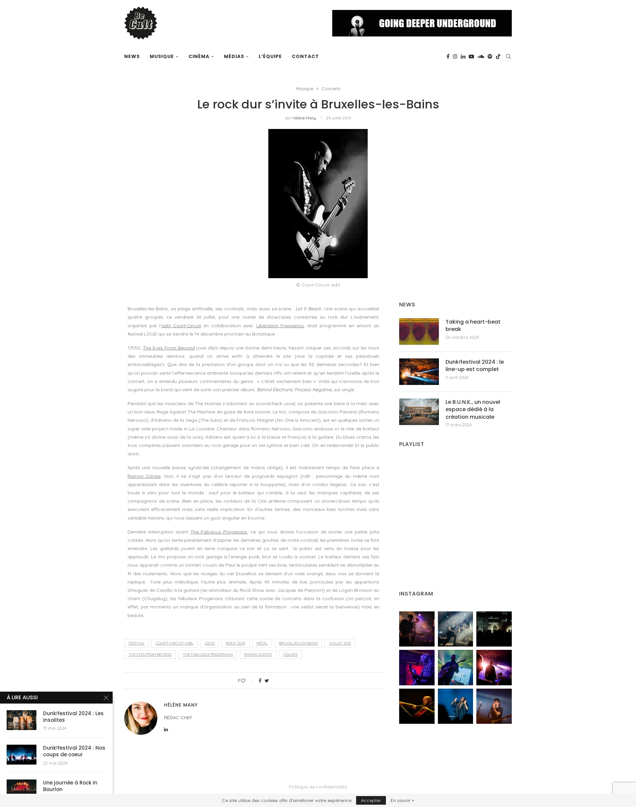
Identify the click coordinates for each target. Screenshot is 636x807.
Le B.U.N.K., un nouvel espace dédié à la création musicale (473, 410)
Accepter (371, 800)
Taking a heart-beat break (473, 325)
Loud (210, 643)
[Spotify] (490, 56)
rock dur (235, 643)
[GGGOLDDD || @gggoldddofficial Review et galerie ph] (455, 706)
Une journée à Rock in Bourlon (70, 786)
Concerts (331, 88)
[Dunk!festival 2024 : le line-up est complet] (419, 371)
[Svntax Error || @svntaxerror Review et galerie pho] (417, 667)
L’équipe (270, 56)
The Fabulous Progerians (218, 532)
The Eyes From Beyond (169, 348)
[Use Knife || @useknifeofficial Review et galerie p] (494, 629)
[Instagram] (455, 56)
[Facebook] (448, 56)
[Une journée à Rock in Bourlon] (21, 789)
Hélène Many (304, 117)
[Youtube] (471, 56)
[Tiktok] (498, 56)
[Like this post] (247, 681)
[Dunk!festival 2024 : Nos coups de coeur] (21, 755)
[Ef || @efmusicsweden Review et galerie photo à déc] (494, 706)
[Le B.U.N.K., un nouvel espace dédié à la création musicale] (419, 412)
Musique (162, 56)
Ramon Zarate (144, 476)
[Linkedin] (463, 56)
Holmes (290, 654)
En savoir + (402, 800)
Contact (305, 56)
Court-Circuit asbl (174, 643)
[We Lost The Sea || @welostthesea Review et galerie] (455, 629)
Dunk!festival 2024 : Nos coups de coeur (74, 751)
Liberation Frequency (280, 326)
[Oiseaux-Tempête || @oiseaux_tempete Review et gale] (494, 667)
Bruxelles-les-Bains (298, 643)
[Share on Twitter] (267, 681)
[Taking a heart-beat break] (419, 331)
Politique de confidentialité (318, 787)
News (132, 56)
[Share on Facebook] (260, 681)
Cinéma (198, 56)
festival (136, 643)
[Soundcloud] (480, 56)
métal (262, 643)
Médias (234, 56)
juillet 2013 (340, 643)
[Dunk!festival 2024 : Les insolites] (21, 720)
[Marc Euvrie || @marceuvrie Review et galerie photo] (417, 706)
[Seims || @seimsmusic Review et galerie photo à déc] (455, 667)
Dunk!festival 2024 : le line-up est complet (475, 365)
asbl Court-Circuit (181, 326)
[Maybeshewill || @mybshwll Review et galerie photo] (417, 629)
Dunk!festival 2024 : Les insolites (73, 716)
